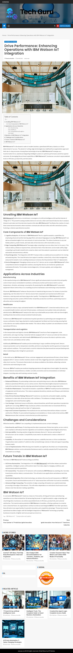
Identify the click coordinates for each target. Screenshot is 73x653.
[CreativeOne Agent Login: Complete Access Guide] (60, 600)
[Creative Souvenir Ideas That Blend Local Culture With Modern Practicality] (60, 542)
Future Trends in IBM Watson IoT (15, 139)
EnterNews (42, 651)
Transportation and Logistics (17, 131)
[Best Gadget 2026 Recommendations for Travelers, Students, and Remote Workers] (36, 542)
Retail (12, 133)
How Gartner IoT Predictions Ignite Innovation (17, 521)
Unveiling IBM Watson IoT (13, 122)
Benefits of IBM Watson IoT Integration (17, 135)
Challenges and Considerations (14, 137)
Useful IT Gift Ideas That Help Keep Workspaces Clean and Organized (13, 555)
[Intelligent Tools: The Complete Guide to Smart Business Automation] (36, 600)
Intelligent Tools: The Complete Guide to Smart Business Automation (35, 613)
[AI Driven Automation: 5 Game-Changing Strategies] (13, 629)
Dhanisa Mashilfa (10, 58)
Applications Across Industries (14, 126)
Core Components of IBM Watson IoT (18, 124)
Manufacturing (14, 127)
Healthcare (13, 129)
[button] (8, 26)
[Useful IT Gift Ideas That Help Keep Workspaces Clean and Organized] (13, 542)
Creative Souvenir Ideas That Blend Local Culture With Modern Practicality (59, 555)
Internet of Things (10, 41)
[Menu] (8, 26)
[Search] (55, 26)
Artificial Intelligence (10, 606)
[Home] (4, 25)
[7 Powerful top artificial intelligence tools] (13, 600)
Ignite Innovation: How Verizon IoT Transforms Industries (55, 522)
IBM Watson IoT (10, 142)
